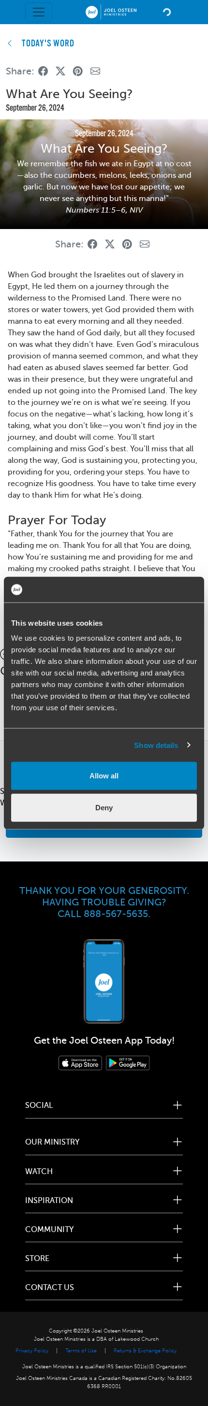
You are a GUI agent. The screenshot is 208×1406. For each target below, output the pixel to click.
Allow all (104, 776)
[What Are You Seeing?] (43, 71)
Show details (156, 745)
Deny (104, 807)
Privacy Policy (31, 1351)
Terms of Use (81, 1351)
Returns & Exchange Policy (145, 1351)
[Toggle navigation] (38, 12)
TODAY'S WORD (48, 44)
